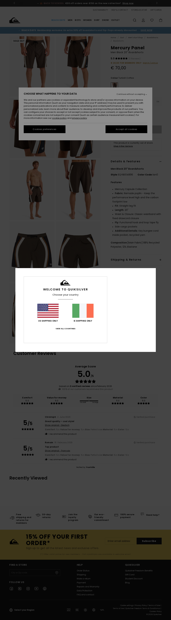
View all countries (65, 328)
